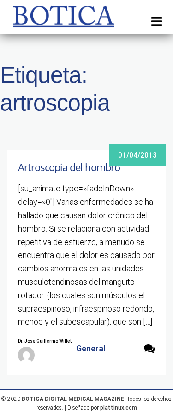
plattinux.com (118, 408)
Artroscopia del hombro (69, 167)
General (90, 348)
